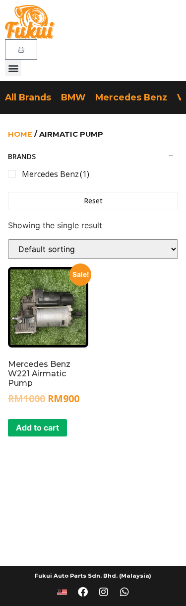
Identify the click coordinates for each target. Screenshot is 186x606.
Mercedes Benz (131, 97)
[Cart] (21, 49)
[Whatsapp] (124, 592)
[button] (13, 68)
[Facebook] (83, 592)
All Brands (28, 97)
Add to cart (37, 428)
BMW (73, 97)
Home (20, 134)
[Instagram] (104, 592)
